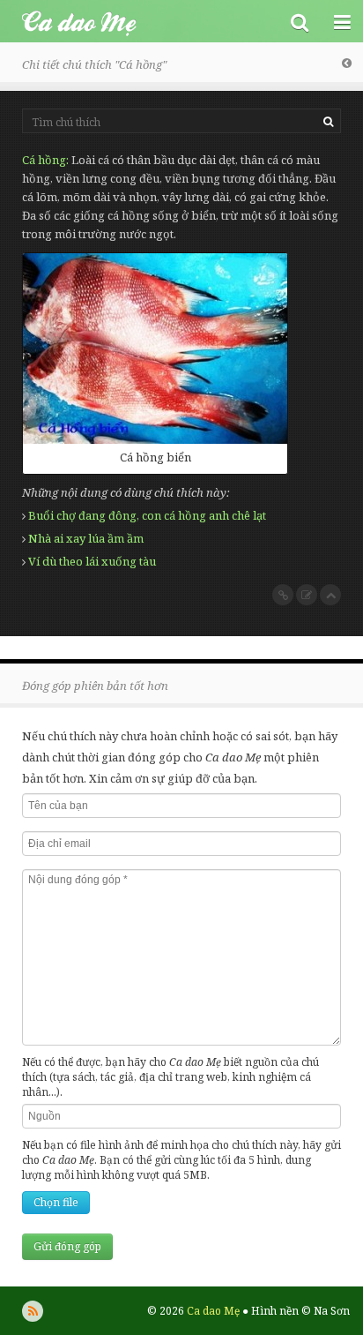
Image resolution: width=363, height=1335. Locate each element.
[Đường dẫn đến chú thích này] (282, 594)
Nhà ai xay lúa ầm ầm (86, 538)
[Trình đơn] (342, 21)
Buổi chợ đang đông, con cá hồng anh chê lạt (147, 515)
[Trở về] (347, 62)
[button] (299, 21)
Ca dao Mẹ (139, 21)
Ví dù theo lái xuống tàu (92, 561)
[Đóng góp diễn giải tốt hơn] (306, 594)
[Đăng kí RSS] (32, 1311)
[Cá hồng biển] (155, 348)
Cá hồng (44, 160)
